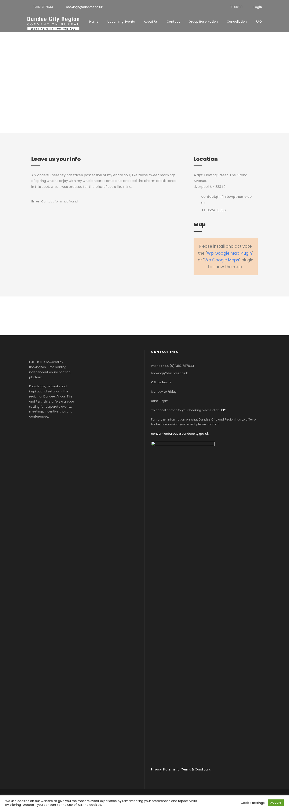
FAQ (259, 21)
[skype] (155, 316)
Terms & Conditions (196, 769)
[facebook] (210, 7)
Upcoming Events (121, 21)
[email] (122, 316)
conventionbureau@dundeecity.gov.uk (180, 434)
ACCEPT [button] (275, 803)
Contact (173, 21)
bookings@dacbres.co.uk (84, 7)
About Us (151, 21)
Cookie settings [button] (253, 803)
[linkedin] (144, 316)
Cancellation (237, 21)
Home (94, 21)
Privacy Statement (165, 769)
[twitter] (223, 7)
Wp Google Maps (221, 260)
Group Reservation (203, 21)
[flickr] (216, 7)
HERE (223, 410)
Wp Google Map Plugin (229, 253)
